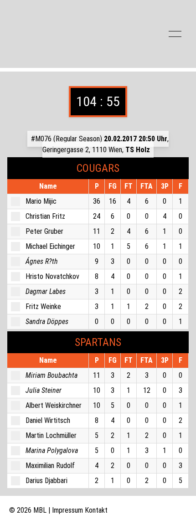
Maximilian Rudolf (50, 465)
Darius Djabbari (46, 480)
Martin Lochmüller (51, 435)
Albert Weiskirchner (54, 405)
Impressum (67, 510)
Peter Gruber (44, 231)
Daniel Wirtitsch (48, 420)
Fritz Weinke (43, 306)
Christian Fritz (45, 216)
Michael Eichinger (50, 246)
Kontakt (96, 510)
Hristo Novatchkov (52, 276)
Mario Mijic (41, 201)
